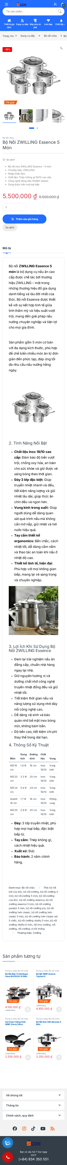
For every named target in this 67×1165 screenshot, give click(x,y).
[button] (61, 48)
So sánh (10, 159)
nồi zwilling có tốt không (31, 928)
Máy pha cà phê (35, 26)
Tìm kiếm (59, 11)
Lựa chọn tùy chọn (28, 1009)
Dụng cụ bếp (22, 24)
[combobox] (29, 11)
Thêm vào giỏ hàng (27, 219)
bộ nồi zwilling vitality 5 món (33, 920)
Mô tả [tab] (7, 248)
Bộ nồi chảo (50, 35)
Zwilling (37, 932)
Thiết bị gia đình (9, 26)
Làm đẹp (48, 24)
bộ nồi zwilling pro (36, 908)
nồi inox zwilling (42, 924)
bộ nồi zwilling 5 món (26, 895)
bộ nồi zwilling (31, 891)
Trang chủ (8, 35)
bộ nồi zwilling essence (31, 899)
